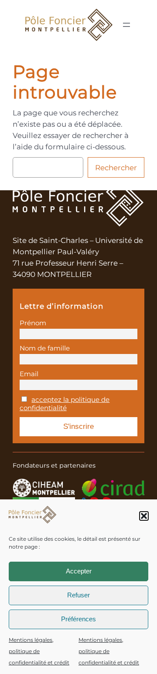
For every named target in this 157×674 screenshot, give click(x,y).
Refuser (78, 595)
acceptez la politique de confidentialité (65, 403)
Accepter (79, 571)
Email (29, 374)
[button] (144, 516)
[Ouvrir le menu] (126, 25)
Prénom (33, 323)
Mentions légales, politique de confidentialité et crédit (39, 651)
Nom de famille (45, 348)
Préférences (78, 619)
